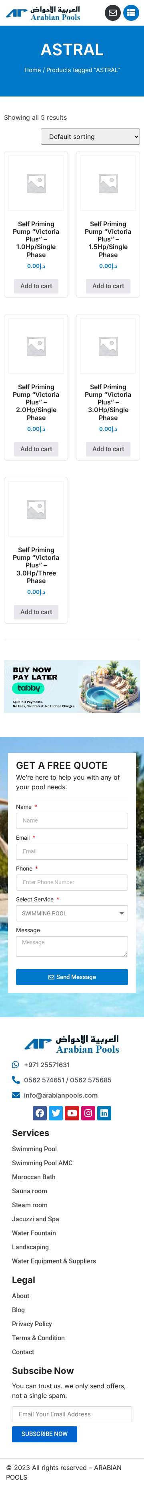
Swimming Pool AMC (42, 1163)
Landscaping (30, 1247)
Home (32, 70)
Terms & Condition (38, 1338)
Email (23, 838)
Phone (25, 869)
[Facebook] (40, 1113)
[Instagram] (88, 1113)
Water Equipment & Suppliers (54, 1261)
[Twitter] (56, 1113)
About (20, 1296)
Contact (23, 1352)
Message (28, 930)
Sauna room (29, 1191)
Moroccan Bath (34, 1177)
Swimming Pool (34, 1149)
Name (24, 807)
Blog (18, 1310)
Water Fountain (34, 1233)
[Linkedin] (104, 1113)
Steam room (30, 1205)
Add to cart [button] (36, 286)
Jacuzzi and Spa (35, 1219)
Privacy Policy (32, 1324)
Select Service (35, 900)
